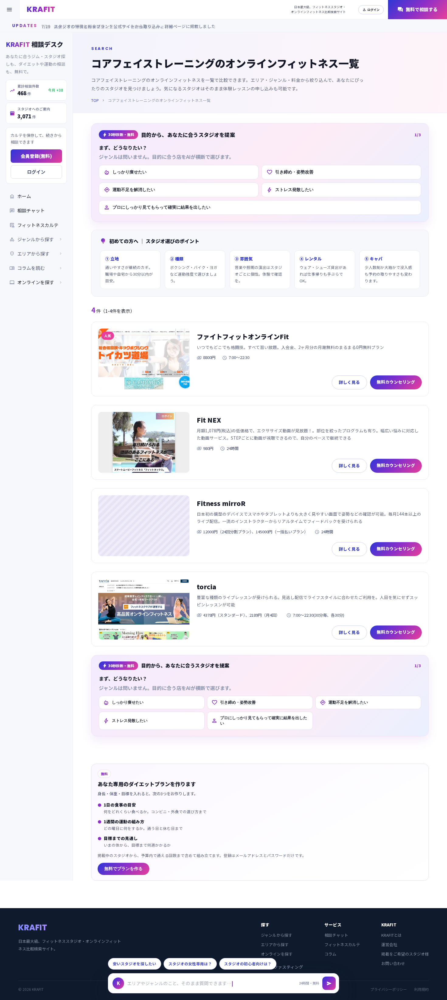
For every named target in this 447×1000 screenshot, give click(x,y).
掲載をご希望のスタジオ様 (405, 954)
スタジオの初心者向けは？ (248, 964)
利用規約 (421, 989)
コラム (330, 954)
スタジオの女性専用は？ (190, 964)
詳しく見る (349, 382)
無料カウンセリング (396, 382)
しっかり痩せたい (125, 172)
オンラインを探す (36, 282)
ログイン (370, 9)
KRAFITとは (391, 935)
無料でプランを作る (123, 868)
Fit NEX (209, 419)
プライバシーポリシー (388, 989)
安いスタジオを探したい (134, 964)
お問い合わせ (393, 963)
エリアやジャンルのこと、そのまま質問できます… (179, 983)
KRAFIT (41, 9)
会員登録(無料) (36, 156)
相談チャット (27, 210)
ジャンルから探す (276, 935)
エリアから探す (275, 944)
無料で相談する (417, 9)
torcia (206, 586)
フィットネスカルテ (33, 225)
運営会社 (389, 944)
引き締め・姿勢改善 (290, 172)
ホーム (20, 196)
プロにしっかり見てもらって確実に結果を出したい (157, 207)
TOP (95, 100)
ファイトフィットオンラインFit (243, 336)
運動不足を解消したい (129, 189)
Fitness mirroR (221, 503)
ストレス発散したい (290, 189)
